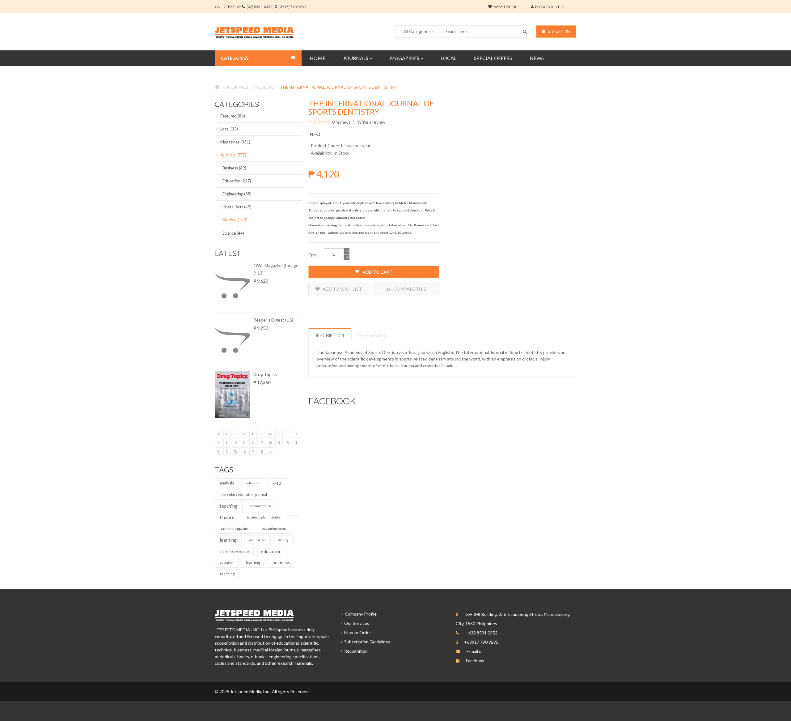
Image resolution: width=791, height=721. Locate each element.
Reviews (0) (371, 335)
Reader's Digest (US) (273, 319)
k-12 (277, 483)
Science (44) (233, 233)
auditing (283, 540)
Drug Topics (265, 374)
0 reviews (341, 122)
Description (329, 335)
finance (227, 517)
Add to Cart (377, 272)
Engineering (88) (237, 193)
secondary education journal (243, 494)
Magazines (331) (234, 141)
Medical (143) (234, 219)
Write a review (370, 122)
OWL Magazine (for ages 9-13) (277, 269)
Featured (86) (232, 115)
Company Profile (360, 613)
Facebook (475, 660)
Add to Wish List (342, 289)
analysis (227, 482)
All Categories (417, 31)
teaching (229, 506)
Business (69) (234, 167)
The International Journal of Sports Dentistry (338, 87)
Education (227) (236, 180)
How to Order (356, 632)
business (281, 562)
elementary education (234, 551)
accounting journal (274, 528)
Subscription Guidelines (366, 641)
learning (228, 540)
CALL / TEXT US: (261, 6)
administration (260, 506)
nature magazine (234, 528)
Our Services (355, 623)
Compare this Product (409, 290)
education (253, 483)
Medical (264, 87)
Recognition (355, 651)
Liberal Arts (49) (237, 206)
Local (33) (228, 128)
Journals (237, 87)
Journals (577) (232, 154)
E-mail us (475, 651)
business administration (264, 517)
